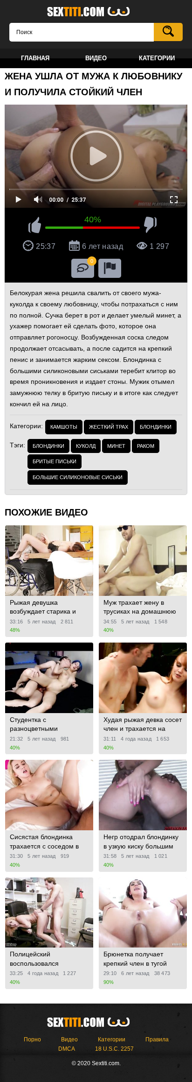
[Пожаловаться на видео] (109, 268)
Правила (157, 1039)
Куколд (86, 446)
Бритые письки (54, 461)
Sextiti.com (96, 12)
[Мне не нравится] (150, 226)
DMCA (66, 1049)
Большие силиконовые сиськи (78, 477)
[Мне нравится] (35, 226)
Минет (116, 446)
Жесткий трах (108, 427)
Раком (145, 446)
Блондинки (155, 427)
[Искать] (168, 32)
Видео (69, 1039)
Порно (32, 1039)
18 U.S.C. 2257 (114, 1049)
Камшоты (63, 427)
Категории (111, 1039)
